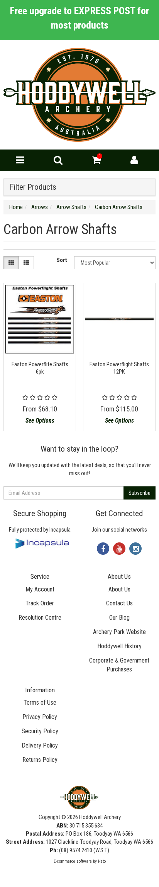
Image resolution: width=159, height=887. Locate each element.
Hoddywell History (119, 646)
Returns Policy (40, 759)
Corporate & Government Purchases (119, 665)
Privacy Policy (39, 716)
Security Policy (40, 731)
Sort (61, 260)
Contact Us (119, 603)
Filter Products (33, 187)
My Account (39, 589)
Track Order (39, 603)
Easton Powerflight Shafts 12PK (119, 368)
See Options (39, 420)
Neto (102, 861)
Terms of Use (40, 702)
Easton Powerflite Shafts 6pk (40, 368)
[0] (96, 162)
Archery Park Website (119, 632)
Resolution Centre (40, 617)
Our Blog (119, 617)
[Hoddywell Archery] (79, 94)
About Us (119, 589)
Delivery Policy (40, 745)
